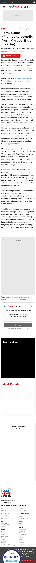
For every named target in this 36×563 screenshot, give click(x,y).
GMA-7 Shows (4, 523)
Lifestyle (3, 542)
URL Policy (4, 515)
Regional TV (22, 544)
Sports (3, 534)
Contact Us (4, 508)
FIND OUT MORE (26, 560)
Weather (3, 538)
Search (21, 523)
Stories (21, 525)
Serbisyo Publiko (5, 544)
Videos (21, 507)
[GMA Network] (4, 2)
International (22, 534)
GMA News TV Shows (6, 525)
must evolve (6, 159)
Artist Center (22, 531)
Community (22, 533)
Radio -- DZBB (22, 510)
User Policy (4, 518)
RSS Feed (21, 515)
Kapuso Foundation (24, 541)
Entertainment (22, 529)
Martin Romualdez (13, 297)
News (11, 2)
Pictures (21, 537)
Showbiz (3, 541)
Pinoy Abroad (4, 536)
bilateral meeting (22, 78)
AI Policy (3, 517)
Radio (20, 536)
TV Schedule (4, 526)
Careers (3, 512)
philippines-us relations (17, 299)
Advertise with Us (5, 510)
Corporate (21, 542)
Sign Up (18, 325)
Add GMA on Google (11, 56)
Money (3, 533)
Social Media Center (24, 518)
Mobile (21, 516)
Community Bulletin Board (8, 546)
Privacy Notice (5, 513)
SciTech (3, 539)
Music (20, 539)
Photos (21, 508)
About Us (3, 507)
